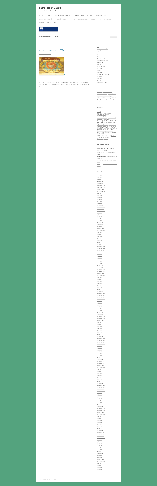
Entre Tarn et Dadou (50, 7)
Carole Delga (100, 114)
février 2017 (100, 381)
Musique (99, 76)
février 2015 (100, 428)
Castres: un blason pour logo (104, 96)
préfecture (100, 130)
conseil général (112, 118)
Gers (116, 120)
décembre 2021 (101, 269)
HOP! (107, 122)
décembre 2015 (101, 408)
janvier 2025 (100, 205)
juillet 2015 (99, 418)
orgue (108, 128)
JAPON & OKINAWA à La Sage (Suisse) (106, 98)
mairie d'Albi (113, 125)
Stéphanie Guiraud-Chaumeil (104, 136)
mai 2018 (99, 352)
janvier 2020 (100, 314)
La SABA (45, 84)
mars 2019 (99, 332)
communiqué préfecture (103, 117)
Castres (99, 56)
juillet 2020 (99, 303)
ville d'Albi (106, 139)
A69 (98, 47)
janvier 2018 (100, 359)
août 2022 (99, 254)
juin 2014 (99, 444)
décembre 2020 (101, 293)
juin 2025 (99, 197)
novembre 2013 (101, 457)
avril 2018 (99, 354)
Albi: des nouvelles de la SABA (51, 50)
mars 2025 (99, 203)
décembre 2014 (101, 432)
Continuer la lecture (70, 75)
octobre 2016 (100, 389)
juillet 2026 (99, 177)
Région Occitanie (101, 133)
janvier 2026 (100, 183)
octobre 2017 (100, 365)
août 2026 (99, 175)
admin (98, 164)
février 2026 (100, 181)
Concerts (89, 15)
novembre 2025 (101, 187)
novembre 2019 (101, 318)
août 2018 (99, 346)
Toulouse (100, 139)
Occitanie (99, 128)
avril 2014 (99, 447)
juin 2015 (99, 420)
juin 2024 (99, 217)
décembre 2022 (101, 246)
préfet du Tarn (109, 131)
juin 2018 (99, 350)
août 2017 (99, 369)
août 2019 (99, 322)
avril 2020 (99, 309)
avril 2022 (99, 262)
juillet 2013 (99, 465)
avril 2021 (99, 285)
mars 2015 (99, 426)
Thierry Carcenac (112, 137)
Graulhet (99, 68)
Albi (71, 82)
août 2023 (99, 232)
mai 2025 (99, 199)
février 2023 (100, 242)
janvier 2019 (100, 336)
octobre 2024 (100, 209)
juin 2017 (99, 373)
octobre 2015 (100, 412)
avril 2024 (99, 219)
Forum (107, 120)
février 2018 (100, 357)
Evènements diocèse (101, 15)
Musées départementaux (62, 19)
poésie (62, 84)
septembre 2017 (101, 367)
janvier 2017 (100, 383)
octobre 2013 (100, 459)
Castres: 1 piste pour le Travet (104, 92)
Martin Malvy (100, 126)
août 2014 (99, 440)
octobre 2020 (100, 297)
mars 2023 (99, 240)
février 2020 (100, 312)
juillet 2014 (99, 442)
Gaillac (99, 64)
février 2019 (100, 334)
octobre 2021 (100, 273)
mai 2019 (99, 328)
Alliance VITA (104, 112)
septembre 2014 (101, 438)
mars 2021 (99, 287)
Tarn (81, 84)
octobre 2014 (100, 436)
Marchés (41, 22)
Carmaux (99, 55)
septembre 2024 (101, 211)
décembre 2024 (101, 207)
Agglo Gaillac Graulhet (102, 49)
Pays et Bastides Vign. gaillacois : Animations (83, 19)
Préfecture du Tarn (102, 82)
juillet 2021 (99, 279)
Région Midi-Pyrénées (109, 132)
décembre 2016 (101, 385)
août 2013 (99, 463)
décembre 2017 (101, 361)
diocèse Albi (100, 62)
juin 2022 (99, 258)
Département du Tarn (102, 60)
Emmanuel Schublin (101, 120)
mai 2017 (99, 375)
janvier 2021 (100, 291)
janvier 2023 (100, 244)
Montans (107, 127)
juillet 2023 (99, 234)
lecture (49, 84)
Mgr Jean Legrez (112, 126)
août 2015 (99, 416)
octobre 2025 (100, 189)
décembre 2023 (101, 226)
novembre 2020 (101, 295)
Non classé (58, 82)
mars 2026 (99, 179)
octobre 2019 (100, 320)
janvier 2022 (100, 267)
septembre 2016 (101, 391)
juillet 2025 (99, 195)
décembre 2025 (101, 185)
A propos (49, 15)
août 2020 (99, 301)
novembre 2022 (101, 248)
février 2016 (100, 404)
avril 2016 (99, 401)
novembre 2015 (101, 410)
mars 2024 (99, 220)
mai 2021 (99, 283)
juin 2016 (99, 397)
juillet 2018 (99, 348)
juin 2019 (99, 326)
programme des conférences (72, 84)
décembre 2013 (101, 455)
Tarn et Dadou (102, 137)
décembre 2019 (101, 316)
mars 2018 (99, 356)
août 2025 (99, 193)
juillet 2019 (99, 324)
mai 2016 (99, 399)
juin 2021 (99, 281)
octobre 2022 (100, 250)
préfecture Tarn (101, 131)
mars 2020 (99, 310)
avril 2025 (99, 201)
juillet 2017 (99, 371)
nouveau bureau (56, 84)
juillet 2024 (99, 215)
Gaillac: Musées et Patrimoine (62, 15)
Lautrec (99, 70)
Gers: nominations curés (45, 19)
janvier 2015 (100, 430)
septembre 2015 (101, 414)
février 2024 (100, 222)
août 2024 (99, 213)
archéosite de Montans (103, 113)
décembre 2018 (101, 338)
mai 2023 (99, 236)
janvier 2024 (100, 224)
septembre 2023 (101, 230)
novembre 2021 (101, 271)
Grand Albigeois (101, 66)
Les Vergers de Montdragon (103, 125)
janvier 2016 (100, 406)
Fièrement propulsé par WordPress (47, 479)
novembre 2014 (101, 434)
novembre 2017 (101, 363)
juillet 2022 (99, 256)
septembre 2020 (101, 299)
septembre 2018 (101, 344)
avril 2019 (99, 330)
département (107, 119)
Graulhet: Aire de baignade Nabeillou (106, 94)
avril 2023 (99, 238)
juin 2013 (99, 467)
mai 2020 (99, 307)
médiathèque (112, 127)
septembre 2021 (101, 275)
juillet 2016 (99, 395)
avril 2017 (99, 377)
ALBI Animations (51, 22)
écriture (81, 82)
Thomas (99, 160)
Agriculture (100, 51)
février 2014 (100, 451)
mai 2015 (99, 422)
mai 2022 (99, 260)
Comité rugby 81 (101, 58)
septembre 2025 (101, 191)
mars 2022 (99, 264)
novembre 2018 (101, 340)
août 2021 (99, 277)
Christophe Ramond (102, 115)
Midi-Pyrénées (101, 127)
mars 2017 (99, 379)
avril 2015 (99, 424)
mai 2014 (99, 446)
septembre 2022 (101, 252)
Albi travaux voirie (79, 15)
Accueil (41, 15)
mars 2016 (99, 402)
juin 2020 (99, 305)
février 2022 (100, 265)
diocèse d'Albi (100, 119)
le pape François (101, 124)
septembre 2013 (101, 461)
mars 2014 (99, 449)
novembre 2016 (101, 387)
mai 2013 (99, 469)
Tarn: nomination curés (105, 19)
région (99, 132)
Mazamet (99, 72)
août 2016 (99, 393)
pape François (113, 128)
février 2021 (100, 289)
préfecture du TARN (109, 129)
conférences (75, 82)
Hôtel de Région (112, 122)
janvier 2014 (100, 453)
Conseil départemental (102, 118)
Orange (99, 80)
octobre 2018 (100, 342)
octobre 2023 (100, 228)
